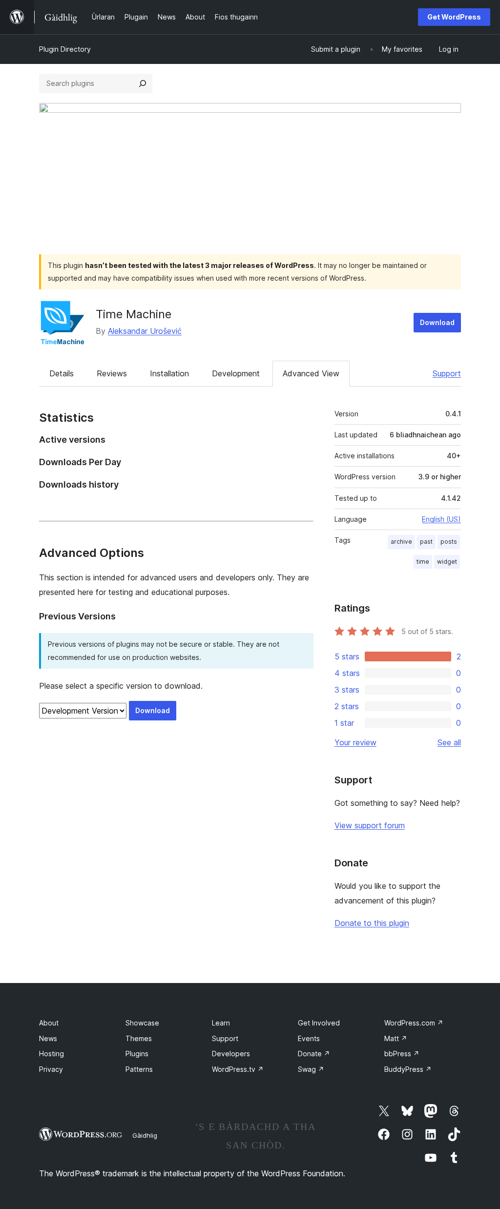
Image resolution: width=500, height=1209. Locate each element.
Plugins (136, 1053)
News (48, 1038)
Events (309, 1038)
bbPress (401, 1053)
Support (447, 373)
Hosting (51, 1053)
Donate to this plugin (371, 923)
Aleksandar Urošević (145, 331)
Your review (355, 742)
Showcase (142, 1023)
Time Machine (133, 314)
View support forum (369, 825)
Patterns (139, 1069)
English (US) (441, 519)
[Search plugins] (142, 83)
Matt (395, 1038)
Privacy (51, 1069)
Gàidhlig (144, 1135)
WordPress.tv (238, 1069)
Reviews (112, 373)
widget (447, 561)
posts (448, 541)
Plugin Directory (65, 49)
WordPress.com (413, 1023)
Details (61, 373)
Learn (221, 1023)
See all (449, 742)
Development (236, 373)
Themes (138, 1038)
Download (437, 322)
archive (401, 541)
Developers (231, 1053)
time (423, 561)
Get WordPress (454, 17)
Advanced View (311, 373)
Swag (311, 1069)
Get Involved (319, 1023)
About (49, 1023)
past (426, 541)
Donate (314, 1053)
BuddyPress (408, 1069)
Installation (169, 373)
